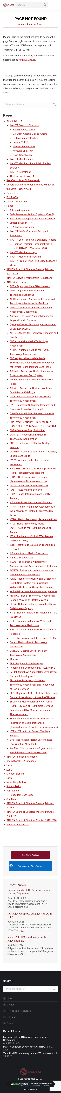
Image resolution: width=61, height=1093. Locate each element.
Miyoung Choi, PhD (23, 150)
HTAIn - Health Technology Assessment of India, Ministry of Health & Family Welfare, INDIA (33, 511)
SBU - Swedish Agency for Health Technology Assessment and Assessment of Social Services (32, 684)
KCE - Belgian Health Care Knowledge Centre (33, 591)
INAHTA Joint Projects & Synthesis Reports (33, 239)
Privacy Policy (14, 786)
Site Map (11, 799)
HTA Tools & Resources (19, 210)
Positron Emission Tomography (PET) (33, 244)
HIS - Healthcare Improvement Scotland (31, 502)
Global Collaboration (17, 201)
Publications (13, 790)
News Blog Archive (17, 782)
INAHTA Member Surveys (23, 252)
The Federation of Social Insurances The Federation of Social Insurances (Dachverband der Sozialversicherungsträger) (34, 723)
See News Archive (30, 854)
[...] (26, 906)
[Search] (44, 5)
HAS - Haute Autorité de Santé (26, 489)
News (10, 777)
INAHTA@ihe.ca (26, 59)
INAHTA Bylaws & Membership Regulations (29, 277)
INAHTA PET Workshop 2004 (31, 248)
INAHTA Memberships (21, 159)
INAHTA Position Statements (22, 756)
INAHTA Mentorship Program (25, 256)
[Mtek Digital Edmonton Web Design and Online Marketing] (30, 1084)
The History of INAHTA (22, 176)
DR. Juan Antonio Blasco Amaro (30, 133)
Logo (9, 769)
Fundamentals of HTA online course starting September (28, 891)
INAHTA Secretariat (20, 171)
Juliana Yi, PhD (20, 142)
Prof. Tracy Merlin (22, 155)
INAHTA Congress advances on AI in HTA (29, 915)
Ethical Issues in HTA (21, 222)
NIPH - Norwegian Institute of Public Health (33, 638)
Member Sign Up (15, 773)
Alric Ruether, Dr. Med (24, 129)
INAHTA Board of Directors (24, 125)
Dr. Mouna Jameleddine (25, 138)
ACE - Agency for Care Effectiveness (30, 286)
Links (9, 765)
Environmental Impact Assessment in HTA (32, 218)
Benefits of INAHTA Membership (24, 180)
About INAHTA (14, 121)
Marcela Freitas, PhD (24, 146)
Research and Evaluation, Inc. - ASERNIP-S (32, 667)
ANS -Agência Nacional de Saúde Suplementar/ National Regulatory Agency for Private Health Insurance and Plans (32, 362)
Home (10, 205)
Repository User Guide (22, 794)
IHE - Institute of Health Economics (29, 553)
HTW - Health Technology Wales (27, 523)
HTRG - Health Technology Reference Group (33, 519)
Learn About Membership (30, 866)
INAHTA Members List (22, 557)
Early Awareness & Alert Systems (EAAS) (32, 214)
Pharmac (14, 659)
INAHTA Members (16, 282)
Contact (11, 193)
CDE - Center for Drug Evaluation (27, 430)
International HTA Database (21, 761)
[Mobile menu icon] (54, 5)
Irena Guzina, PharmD (18, 824)
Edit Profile (12, 197)
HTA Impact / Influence (22, 227)
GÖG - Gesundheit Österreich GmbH (29, 485)
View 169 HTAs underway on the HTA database (27, 938)
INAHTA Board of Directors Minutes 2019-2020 (32, 820)
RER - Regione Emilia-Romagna (26, 663)
